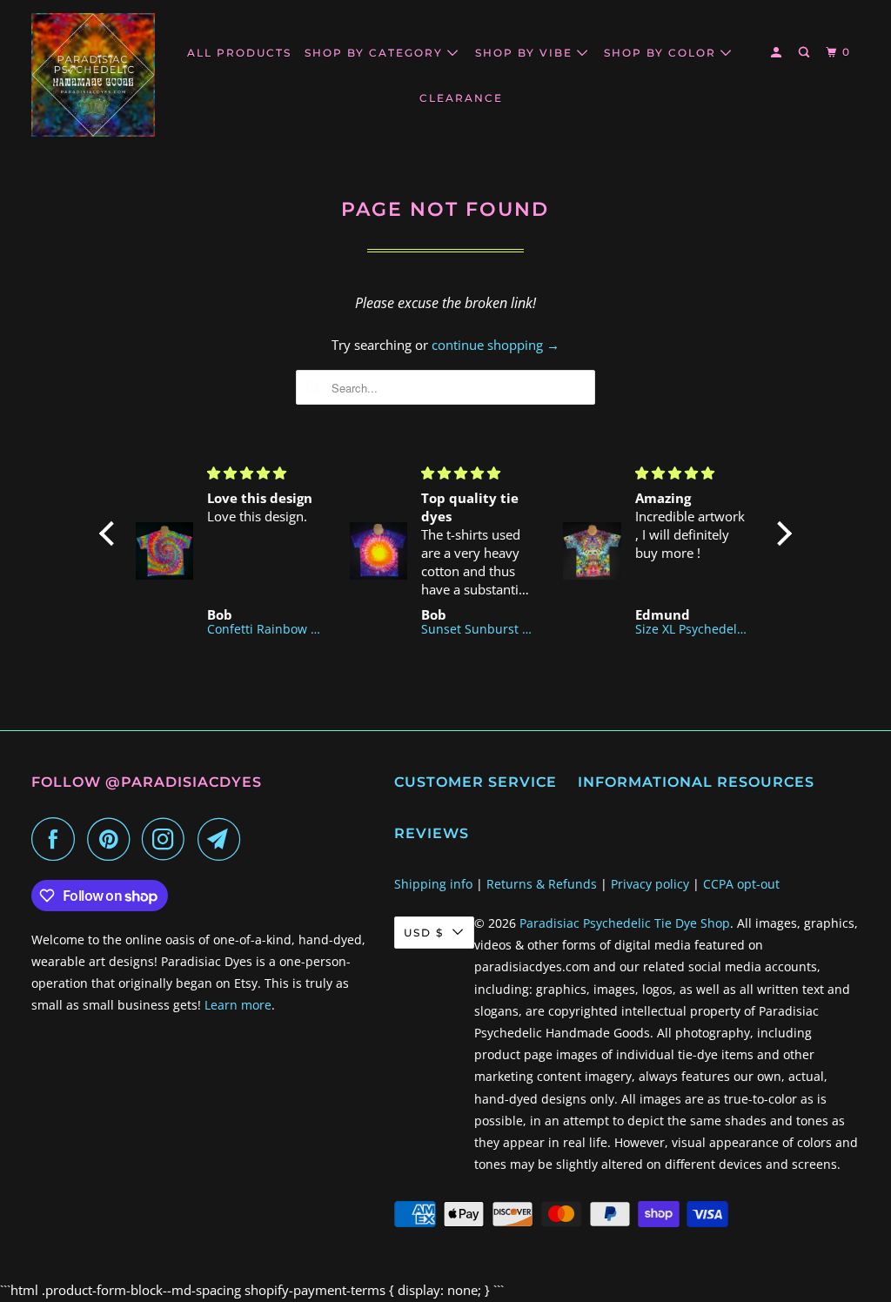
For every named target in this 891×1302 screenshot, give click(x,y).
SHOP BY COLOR (662, 52)
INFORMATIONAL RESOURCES (696, 782)
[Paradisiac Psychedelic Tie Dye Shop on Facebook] (57, 839)
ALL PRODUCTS (239, 52)
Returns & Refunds (541, 884)
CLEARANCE (461, 97)
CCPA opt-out (741, 884)
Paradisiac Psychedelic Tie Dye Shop (624, 923)
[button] (111, 533)
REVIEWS (431, 833)
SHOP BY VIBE (526, 52)
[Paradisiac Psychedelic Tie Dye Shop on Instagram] (168, 839)
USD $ (424, 932)
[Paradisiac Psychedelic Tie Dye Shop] (93, 75)
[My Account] (777, 52)
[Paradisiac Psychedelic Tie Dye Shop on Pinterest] (112, 839)
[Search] (805, 52)
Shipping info (433, 884)
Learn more (237, 1005)
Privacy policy (650, 884)
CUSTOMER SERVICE (475, 782)
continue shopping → (495, 344)
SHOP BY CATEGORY (376, 52)
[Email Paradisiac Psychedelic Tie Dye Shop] (224, 839)
